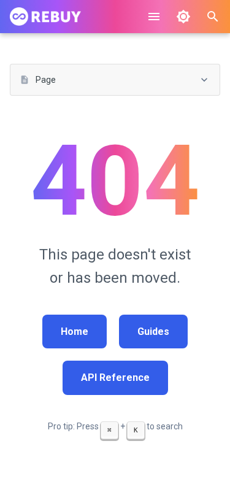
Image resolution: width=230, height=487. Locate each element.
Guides (153, 331)
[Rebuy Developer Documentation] (45, 16)
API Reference (115, 377)
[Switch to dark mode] (183, 16)
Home (74, 331)
